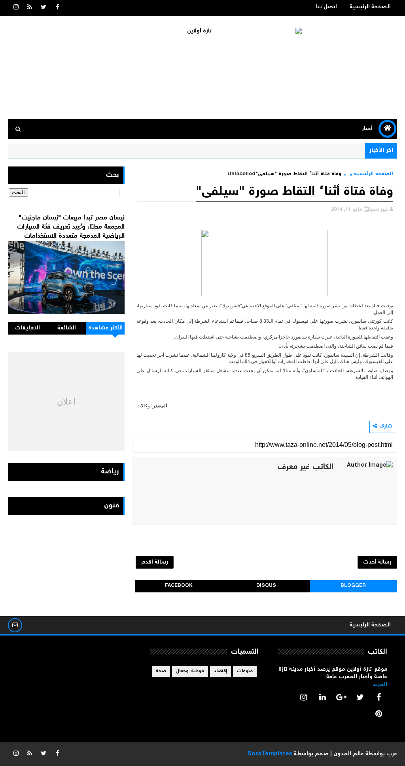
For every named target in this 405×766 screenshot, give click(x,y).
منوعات (245, 671)
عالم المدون (348, 754)
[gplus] (341, 697)
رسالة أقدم (154, 562)
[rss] (30, 8)
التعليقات (27, 328)
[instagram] (16, 8)
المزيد (380, 685)
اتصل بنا (326, 7)
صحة (161, 671)
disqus (266, 586)
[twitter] (43, 8)
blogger (353, 586)
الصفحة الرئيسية (370, 7)
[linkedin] (322, 697)
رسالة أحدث (377, 562)
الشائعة (66, 328)
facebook (179, 586)
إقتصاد (220, 671)
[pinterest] (379, 713)
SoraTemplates (270, 754)
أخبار (367, 129)
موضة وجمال (190, 671)
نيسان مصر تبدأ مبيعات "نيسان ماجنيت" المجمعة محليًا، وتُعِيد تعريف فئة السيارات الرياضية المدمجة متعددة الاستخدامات (71, 227)
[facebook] (57, 8)
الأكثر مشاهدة (105, 328)
